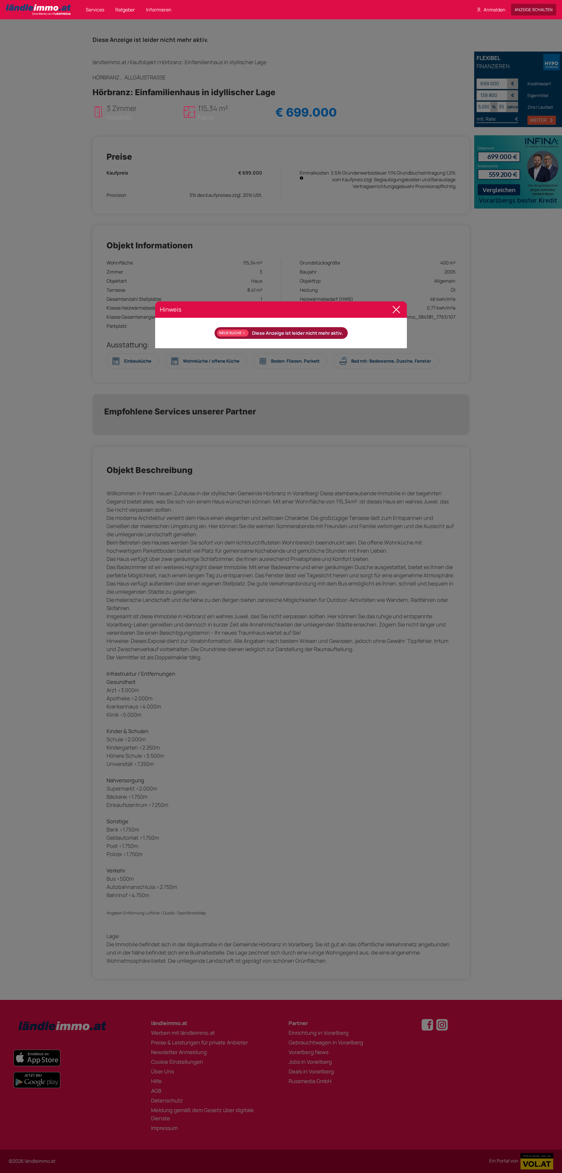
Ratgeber (125, 9)
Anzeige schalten (534, 9)
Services (95, 9)
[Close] (396, 309)
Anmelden (495, 9)
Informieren (159, 9)
